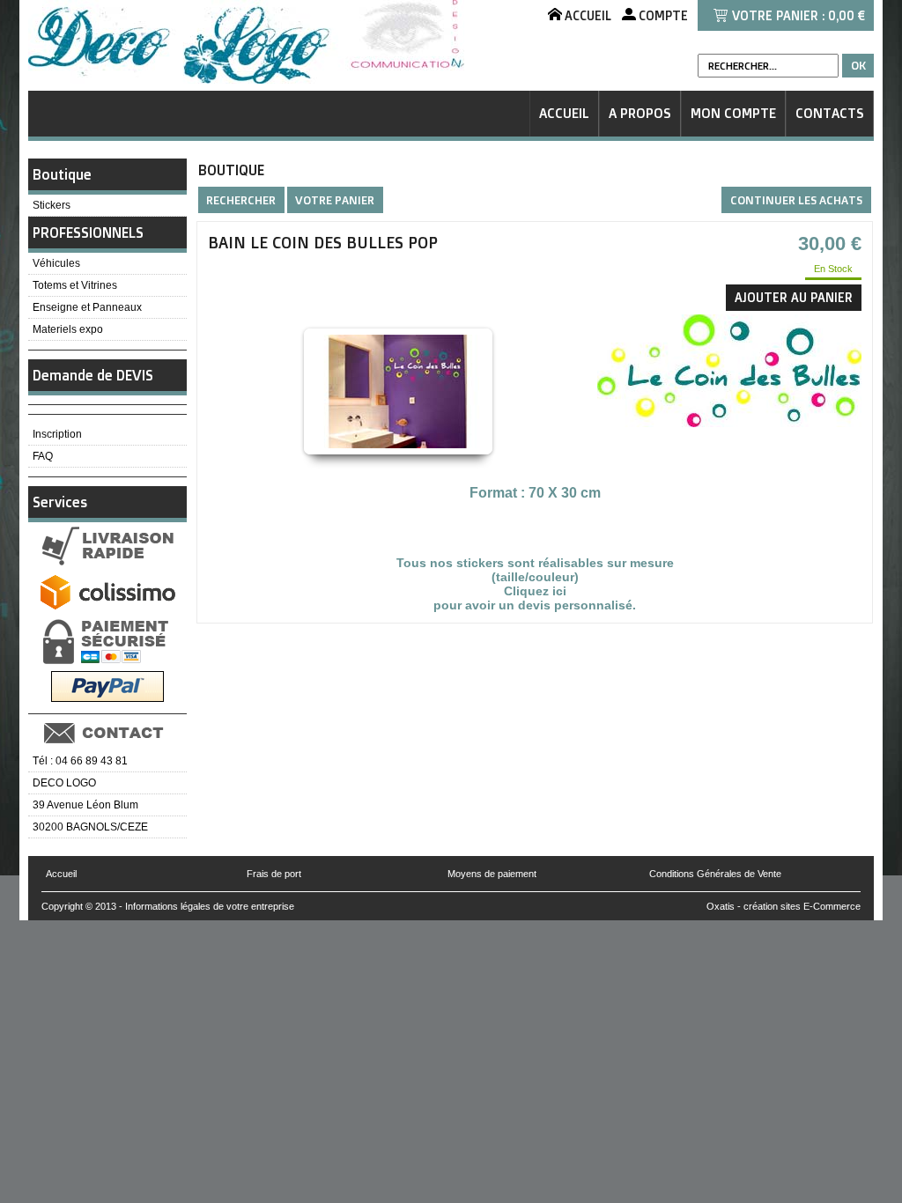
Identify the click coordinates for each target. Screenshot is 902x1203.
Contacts (829, 113)
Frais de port (274, 873)
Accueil (564, 113)
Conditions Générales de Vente (715, 873)
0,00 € (846, 15)
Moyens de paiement (491, 873)
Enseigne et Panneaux (87, 307)
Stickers (51, 205)
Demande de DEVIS (93, 375)
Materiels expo (68, 329)
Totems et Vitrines (75, 285)
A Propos (640, 113)
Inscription (57, 434)
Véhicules (56, 263)
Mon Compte (733, 113)
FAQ (43, 456)
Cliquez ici (535, 591)
